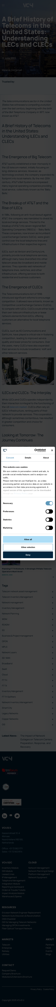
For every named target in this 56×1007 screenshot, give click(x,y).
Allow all (28, 539)
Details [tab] (28, 458)
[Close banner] (52, 450)
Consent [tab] (10, 458)
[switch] (49, 511)
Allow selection (28, 547)
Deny (28, 555)
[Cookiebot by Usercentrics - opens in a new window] (35, 450)
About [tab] (46, 458)
